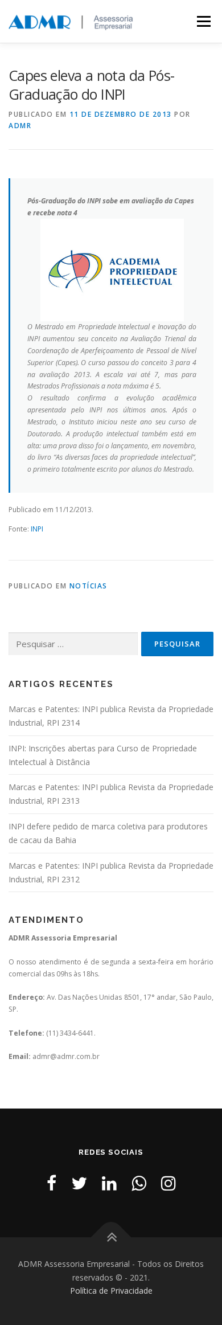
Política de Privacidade (111, 1290)
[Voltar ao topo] (111, 1237)
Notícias (88, 586)
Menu (203, 21)
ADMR (20, 125)
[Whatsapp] (138, 1183)
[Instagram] (168, 1183)
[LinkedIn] (109, 1183)
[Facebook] (51, 1183)
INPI (37, 529)
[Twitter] (79, 1183)
